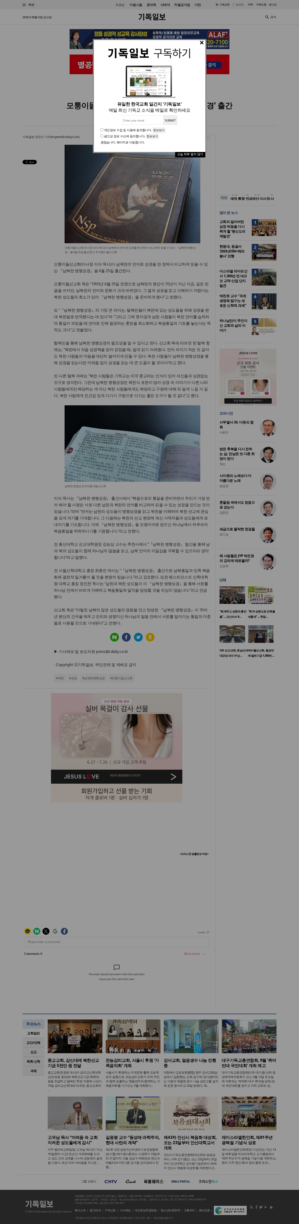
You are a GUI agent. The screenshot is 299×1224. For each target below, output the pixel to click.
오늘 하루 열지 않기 (190, 154)
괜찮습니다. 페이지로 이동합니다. (122, 142)
